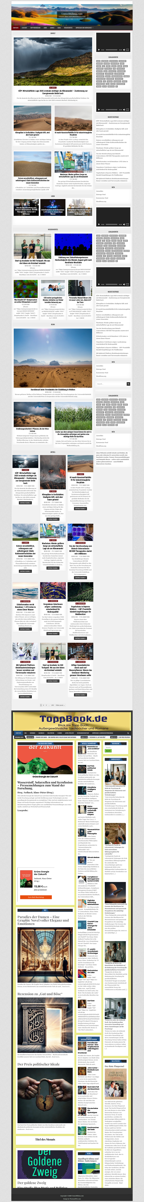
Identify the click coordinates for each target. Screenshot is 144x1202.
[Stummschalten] (124, 50)
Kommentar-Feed (102, 198)
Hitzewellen (108, 69)
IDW (114, 69)
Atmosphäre (122, 61)
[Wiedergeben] (99, 50)
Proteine (109, 81)
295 (52, 705)
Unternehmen (100, 84)
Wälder (99, 86)
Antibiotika (105, 61)
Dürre (108, 66)
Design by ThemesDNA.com (72, 1199)
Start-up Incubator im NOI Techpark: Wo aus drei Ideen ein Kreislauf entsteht (32, 261)
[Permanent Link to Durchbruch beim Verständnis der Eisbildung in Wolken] (53, 358)
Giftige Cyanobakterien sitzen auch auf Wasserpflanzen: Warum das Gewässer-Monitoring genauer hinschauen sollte (80, 670)
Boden (122, 64)
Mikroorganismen (117, 76)
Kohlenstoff (100, 74)
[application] (113, 42)
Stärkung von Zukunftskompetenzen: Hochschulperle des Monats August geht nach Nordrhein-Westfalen (73, 260)
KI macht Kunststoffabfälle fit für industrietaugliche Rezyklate (73, 133)
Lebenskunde (81, 543)
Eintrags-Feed (101, 194)
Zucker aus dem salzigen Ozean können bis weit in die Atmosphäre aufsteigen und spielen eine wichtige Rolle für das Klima (73, 434)
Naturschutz (119, 79)
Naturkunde (110, 79)
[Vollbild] (128, 50)
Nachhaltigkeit (101, 79)
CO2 (103, 66)
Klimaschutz (112, 71)
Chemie (99, 66)
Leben (45, 28)
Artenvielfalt (113, 61)
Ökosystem (111, 86)
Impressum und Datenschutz (84, 28)
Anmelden (99, 191)
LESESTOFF (24, 28)
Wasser (113, 84)
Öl (116, 86)
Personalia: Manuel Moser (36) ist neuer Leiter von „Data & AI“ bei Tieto (80, 300)
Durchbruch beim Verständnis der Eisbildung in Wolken (53, 389)
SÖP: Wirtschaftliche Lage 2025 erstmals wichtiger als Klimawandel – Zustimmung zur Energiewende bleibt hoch (53, 92)
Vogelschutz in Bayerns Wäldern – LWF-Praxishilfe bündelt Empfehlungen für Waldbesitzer (52, 212)
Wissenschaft (54, 662)
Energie (114, 66)
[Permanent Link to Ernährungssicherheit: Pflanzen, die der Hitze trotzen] (32, 414)
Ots (104, 81)
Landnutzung (109, 74)
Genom (125, 66)
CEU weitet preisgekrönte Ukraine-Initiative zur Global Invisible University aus (53, 300)
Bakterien (99, 64)
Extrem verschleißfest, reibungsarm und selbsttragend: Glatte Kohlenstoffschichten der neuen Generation (32, 180)
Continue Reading (26, 503)
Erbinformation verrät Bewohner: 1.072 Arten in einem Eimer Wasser (25, 607)
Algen (98, 61)
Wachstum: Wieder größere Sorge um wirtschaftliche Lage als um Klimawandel (73, 175)
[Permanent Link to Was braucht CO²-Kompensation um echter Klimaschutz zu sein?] (26, 289)
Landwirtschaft (119, 74)
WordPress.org (101, 201)
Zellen (104, 86)
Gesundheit (100, 69)
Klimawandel (121, 71)
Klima (59, 28)
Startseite (15, 28)
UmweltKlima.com (72, 13)
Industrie (99, 71)
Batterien (106, 64)
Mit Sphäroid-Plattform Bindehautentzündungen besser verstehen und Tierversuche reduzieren (79, 219)
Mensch (108, 76)
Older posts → (60, 705)
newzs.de (99, 81)
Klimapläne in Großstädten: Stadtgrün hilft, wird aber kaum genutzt (32, 133)
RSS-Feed (49, 96)
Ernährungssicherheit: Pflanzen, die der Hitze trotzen (32, 430)
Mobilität (126, 76)
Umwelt (52, 28)
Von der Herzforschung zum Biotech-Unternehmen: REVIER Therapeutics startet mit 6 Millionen (80, 550)
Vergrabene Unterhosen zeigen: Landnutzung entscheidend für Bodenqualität (26, 212)
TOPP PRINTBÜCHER (35, 28)
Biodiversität (114, 64)
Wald (107, 84)
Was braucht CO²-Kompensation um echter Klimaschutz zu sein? (25, 301)
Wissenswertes (68, 28)
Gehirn (120, 66)
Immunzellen (120, 69)
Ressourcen (117, 81)
